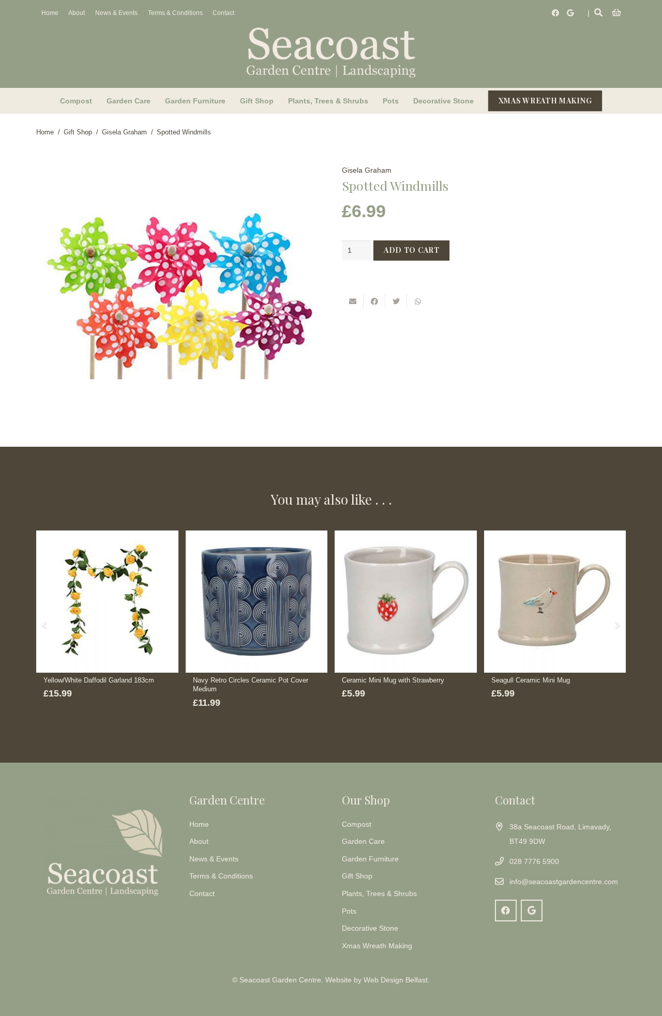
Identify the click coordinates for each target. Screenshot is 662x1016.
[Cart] (617, 13)
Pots (349, 911)
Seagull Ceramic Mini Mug (530, 680)
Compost (356, 824)
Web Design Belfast (396, 980)
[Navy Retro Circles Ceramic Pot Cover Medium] (257, 601)
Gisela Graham (124, 132)
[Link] (331, 52)
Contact (202, 893)
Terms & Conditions (221, 876)
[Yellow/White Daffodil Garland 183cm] (107, 601)
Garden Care (363, 841)
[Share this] (374, 301)
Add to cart (412, 250)
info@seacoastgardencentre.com (563, 881)
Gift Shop (78, 132)
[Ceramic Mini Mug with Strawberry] (406, 601)
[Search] (599, 13)
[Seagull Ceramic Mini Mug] (555, 601)
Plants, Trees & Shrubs (379, 893)
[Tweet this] (396, 301)
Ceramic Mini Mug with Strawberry (393, 680)
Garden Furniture (370, 859)
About (198, 841)
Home (45, 132)
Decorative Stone (370, 928)
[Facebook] (555, 13)
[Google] (570, 13)
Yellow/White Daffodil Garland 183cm (98, 680)
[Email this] (353, 301)
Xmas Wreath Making (377, 946)
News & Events (213, 859)
